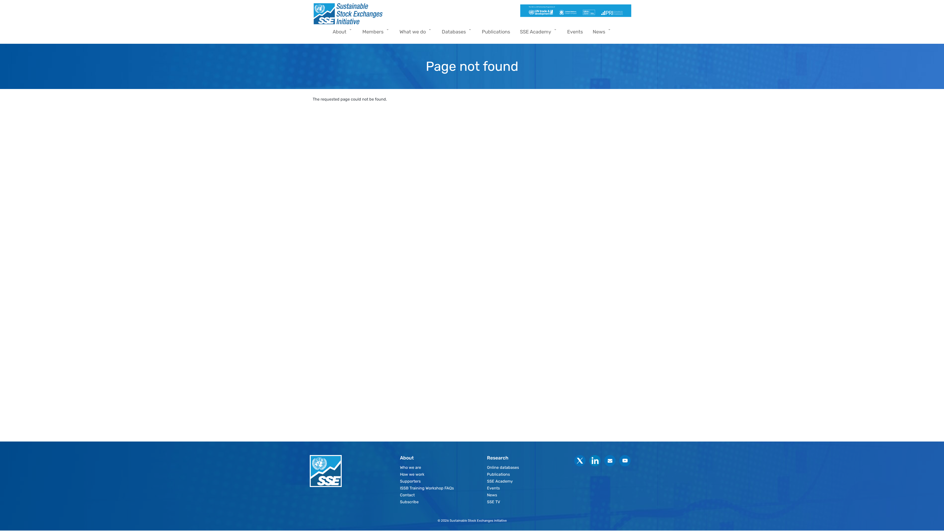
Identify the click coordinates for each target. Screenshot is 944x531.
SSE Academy (500, 481)
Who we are (410, 467)
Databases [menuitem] (451, 33)
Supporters (410, 481)
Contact (407, 495)
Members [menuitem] (370, 33)
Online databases (503, 467)
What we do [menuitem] (410, 33)
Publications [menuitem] (496, 32)
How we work (412, 474)
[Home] (390, 14)
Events (493, 488)
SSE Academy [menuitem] (533, 33)
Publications (498, 474)
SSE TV (493, 502)
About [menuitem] (337, 33)
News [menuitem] (596, 33)
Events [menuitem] (575, 32)
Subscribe (409, 502)
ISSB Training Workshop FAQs (427, 488)
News (492, 495)
